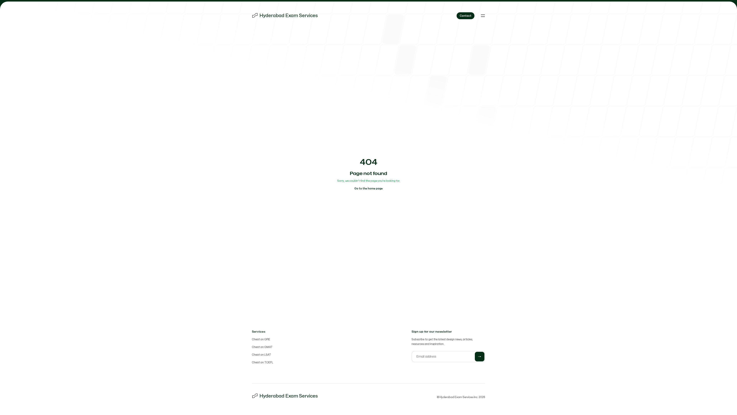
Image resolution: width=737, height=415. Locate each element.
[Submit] (479, 356)
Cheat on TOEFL (262, 362)
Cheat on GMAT (262, 347)
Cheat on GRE (261, 339)
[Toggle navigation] (483, 16)
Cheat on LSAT (261, 355)
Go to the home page (368, 188)
